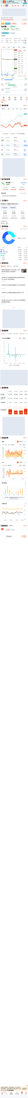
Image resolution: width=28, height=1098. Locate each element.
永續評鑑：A (13, 26)
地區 (2, 229)
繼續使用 (24, 1088)
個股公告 (9, 266)
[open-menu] (1, 5)
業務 (6, 229)
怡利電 (11, 17)
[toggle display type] (25, 441)
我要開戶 (14, 23)
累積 (24, 338)
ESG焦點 (24, 19)
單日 (20, 338)
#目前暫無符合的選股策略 (9, 196)
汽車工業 (8, 23)
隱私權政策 (11, 1090)
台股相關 (15, 266)
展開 (25, 43)
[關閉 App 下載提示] (1, 2)
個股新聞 (3, 266)
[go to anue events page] (21, 6)
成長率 (20, 441)
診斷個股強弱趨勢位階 (8, 19)
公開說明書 (4, 207)
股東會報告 (12, 207)
